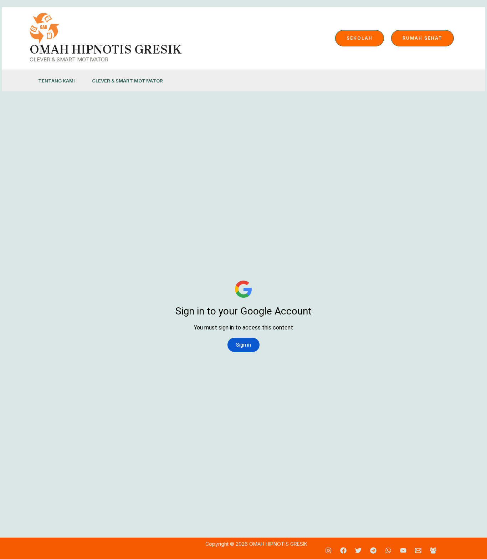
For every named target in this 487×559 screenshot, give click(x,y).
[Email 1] (418, 550)
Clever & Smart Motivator (127, 81)
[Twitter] (358, 550)
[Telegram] (373, 550)
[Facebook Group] (433, 550)
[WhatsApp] (388, 550)
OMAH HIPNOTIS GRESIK (105, 49)
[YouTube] (403, 550)
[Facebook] (343, 550)
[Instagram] (328, 550)
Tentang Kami (56, 81)
